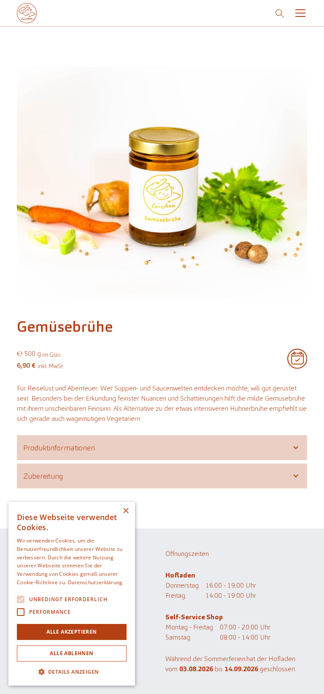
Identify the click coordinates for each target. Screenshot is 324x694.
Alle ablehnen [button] (71, 653)
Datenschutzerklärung (95, 582)
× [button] (125, 511)
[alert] (71, 594)
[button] (298, 13)
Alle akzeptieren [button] (71, 631)
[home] (27, 13)
